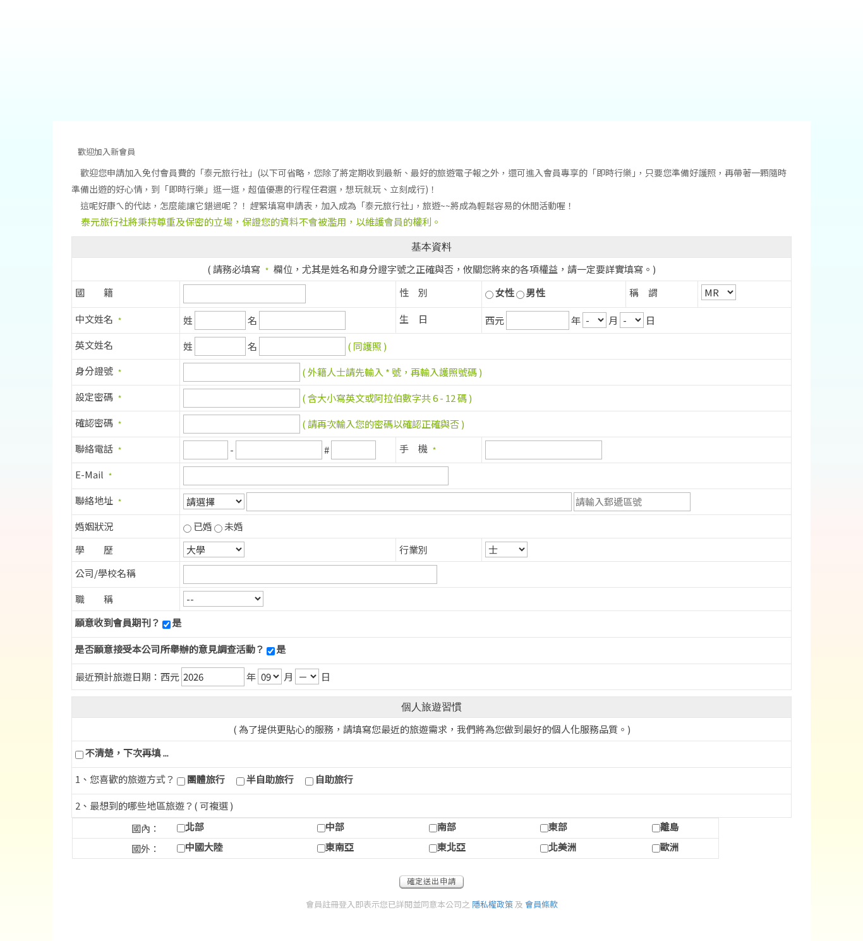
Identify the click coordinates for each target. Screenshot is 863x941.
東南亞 (339, 846)
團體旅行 (206, 779)
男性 (535, 292)
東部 (557, 826)
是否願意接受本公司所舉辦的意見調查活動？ (170, 648)
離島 (669, 826)
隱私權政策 (492, 904)
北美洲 (562, 846)
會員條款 (541, 904)
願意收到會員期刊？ (117, 622)
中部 (334, 826)
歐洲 (669, 846)
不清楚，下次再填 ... (127, 752)
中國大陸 (204, 846)
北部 (194, 826)
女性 (504, 292)
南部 (446, 826)
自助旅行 (334, 779)
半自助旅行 (270, 779)
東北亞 (451, 846)
